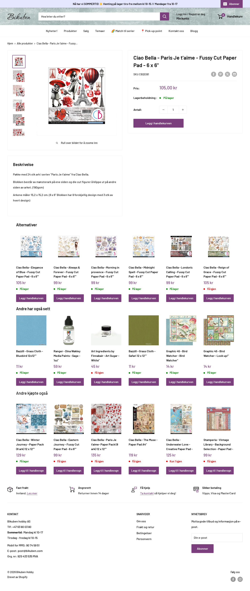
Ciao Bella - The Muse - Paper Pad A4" (143, 442)
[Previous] (17, 262)
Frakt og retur (145, 527)
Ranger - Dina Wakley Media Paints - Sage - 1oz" (67, 355)
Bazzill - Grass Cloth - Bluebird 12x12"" (29, 353)
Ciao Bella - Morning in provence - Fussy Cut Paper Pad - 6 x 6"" (105, 272)
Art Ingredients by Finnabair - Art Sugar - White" (105, 355)
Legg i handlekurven (158, 123)
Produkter (70, 31)
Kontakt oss (176, 31)
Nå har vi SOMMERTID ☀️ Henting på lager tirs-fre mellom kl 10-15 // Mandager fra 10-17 (125, 3)
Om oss (141, 521)
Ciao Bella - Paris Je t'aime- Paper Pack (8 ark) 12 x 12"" (104, 444)
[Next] (233, 262)
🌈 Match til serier (123, 31)
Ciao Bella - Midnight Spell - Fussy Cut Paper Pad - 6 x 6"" (143, 272)
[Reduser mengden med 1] (163, 110)
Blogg (194, 31)
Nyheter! (51, 31)
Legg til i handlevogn (31, 470)
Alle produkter (25, 43)
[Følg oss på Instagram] (240, 579)
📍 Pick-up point (151, 31)
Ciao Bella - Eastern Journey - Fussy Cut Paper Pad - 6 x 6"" (66, 444)
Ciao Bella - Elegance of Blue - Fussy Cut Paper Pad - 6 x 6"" (29, 272)
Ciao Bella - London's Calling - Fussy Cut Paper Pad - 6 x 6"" (179, 272)
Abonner (234, 3)
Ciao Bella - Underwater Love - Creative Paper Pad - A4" (179, 444)
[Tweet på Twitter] (227, 74)
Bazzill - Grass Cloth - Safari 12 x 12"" (142, 353)
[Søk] (164, 16)
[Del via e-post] (234, 74)
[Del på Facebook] (213, 74)
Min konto (182, 18)
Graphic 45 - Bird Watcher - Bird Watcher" (176, 355)
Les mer (32, 493)
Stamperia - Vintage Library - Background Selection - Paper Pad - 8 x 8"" (218, 444)
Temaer (100, 31)
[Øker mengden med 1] (183, 110)
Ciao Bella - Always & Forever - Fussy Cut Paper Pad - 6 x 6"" (67, 272)
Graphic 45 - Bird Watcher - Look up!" (216, 353)
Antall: (137, 109)
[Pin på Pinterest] (220, 74)
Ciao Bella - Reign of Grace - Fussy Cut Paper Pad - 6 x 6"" (216, 272)
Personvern (144, 539)
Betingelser (144, 533)
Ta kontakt (147, 493)
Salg (86, 31)
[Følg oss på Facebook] (233, 579)
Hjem (10, 43)
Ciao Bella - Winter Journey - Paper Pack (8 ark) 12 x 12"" (30, 444)
